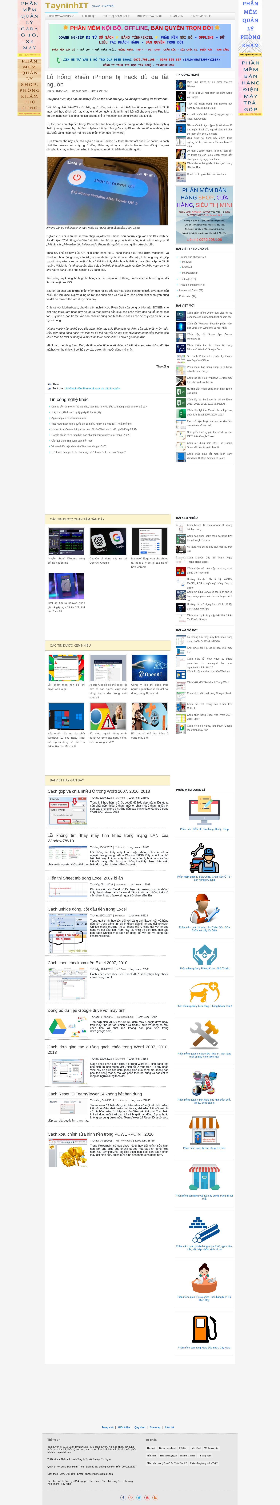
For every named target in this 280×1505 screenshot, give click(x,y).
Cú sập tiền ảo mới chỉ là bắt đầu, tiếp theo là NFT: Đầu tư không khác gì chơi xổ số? (99, 406)
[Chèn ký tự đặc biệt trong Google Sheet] (181, 696)
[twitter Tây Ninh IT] (139, 1497)
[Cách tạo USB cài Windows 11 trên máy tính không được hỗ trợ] (181, 380)
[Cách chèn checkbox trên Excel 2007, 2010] (68, 984)
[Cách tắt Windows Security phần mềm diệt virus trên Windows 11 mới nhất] (181, 326)
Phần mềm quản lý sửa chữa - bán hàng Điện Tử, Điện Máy (204, 1298)
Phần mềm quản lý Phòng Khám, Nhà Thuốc (204, 968)
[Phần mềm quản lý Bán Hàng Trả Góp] (204, 1130)
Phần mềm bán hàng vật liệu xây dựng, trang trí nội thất (204, 1197)
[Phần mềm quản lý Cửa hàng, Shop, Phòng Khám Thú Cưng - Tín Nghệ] (29, 88)
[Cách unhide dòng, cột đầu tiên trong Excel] (68, 933)
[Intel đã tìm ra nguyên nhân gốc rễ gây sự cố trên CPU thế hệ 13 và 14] (66, 586)
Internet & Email (187, 1456)
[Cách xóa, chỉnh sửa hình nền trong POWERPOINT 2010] (68, 1153)
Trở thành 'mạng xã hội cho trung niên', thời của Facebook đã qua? (88, 452)
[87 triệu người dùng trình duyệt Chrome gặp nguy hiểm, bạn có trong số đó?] (108, 716)
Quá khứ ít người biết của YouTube (206, 174)
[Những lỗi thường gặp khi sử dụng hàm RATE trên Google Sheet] (181, 435)
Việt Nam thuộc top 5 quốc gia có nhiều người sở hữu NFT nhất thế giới (91, 423)
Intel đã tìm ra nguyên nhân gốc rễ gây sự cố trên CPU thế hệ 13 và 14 (66, 607)
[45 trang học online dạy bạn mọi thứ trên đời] (181, 549)
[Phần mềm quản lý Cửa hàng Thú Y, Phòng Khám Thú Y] (204, 992)
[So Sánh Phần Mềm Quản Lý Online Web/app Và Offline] (181, 359)
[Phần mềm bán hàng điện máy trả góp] (250, 88)
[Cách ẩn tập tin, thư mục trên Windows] (181, 674)
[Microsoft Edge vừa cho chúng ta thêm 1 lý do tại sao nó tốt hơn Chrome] (149, 541)
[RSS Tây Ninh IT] (155, 1497)
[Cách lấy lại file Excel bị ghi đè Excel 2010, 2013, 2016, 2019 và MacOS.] (181, 402)
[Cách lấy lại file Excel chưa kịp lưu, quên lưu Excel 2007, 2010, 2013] (181, 413)
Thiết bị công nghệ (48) (192, 284)
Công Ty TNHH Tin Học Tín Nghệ (93, 1459)
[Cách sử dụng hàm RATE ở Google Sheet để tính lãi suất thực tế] (181, 445)
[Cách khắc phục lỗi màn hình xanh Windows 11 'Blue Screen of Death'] (181, 456)
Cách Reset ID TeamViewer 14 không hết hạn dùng (95, 1094)
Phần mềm (176, 16)
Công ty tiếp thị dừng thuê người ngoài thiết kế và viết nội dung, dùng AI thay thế (149, 689)
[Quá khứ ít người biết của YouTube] (181, 177)
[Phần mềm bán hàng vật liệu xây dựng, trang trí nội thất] (204, 1176)
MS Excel (121, 884)
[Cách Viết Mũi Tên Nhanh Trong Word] (181, 685)
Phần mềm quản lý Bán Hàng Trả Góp (204, 1148)
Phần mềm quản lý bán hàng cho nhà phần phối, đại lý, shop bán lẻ (204, 1101)
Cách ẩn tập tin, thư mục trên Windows (208, 671)
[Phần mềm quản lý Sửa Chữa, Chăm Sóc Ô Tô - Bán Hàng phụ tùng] (204, 857)
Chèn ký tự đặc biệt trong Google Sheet (209, 693)
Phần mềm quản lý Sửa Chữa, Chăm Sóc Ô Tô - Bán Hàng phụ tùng (204, 878)
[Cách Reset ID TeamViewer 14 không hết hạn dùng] (68, 1106)
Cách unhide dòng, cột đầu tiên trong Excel (87, 909)
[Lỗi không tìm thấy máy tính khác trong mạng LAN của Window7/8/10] (68, 852)
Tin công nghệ (201, 16)
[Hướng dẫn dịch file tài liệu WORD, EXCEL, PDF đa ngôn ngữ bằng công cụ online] (181, 582)
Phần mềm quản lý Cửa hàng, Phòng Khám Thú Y (204, 1006)
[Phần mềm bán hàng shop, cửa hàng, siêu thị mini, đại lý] (181, 369)
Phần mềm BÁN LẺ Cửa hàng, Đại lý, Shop (204, 829)
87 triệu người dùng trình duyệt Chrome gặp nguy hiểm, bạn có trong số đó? (108, 738)
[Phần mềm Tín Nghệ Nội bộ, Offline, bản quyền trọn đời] (140, 45)
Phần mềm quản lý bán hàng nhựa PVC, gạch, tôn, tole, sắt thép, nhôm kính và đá (204, 1248)
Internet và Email (149, 16)
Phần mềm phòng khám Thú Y (204, 1463)
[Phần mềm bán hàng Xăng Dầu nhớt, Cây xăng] (204, 1328)
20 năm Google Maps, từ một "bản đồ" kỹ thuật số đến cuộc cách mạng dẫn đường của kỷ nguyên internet (209, 155)
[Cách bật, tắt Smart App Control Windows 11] (181, 337)
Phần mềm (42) (187, 296)
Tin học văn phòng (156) (192, 257)
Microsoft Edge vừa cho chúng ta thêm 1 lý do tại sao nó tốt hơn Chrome (149, 563)
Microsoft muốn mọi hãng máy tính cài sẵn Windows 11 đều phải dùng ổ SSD (94, 429)
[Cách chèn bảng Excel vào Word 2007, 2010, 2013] (181, 717)
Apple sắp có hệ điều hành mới (68, 418)
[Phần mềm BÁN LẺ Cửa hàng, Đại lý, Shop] (204, 810)
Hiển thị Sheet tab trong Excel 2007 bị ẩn (85, 878)
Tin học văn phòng (61, 16)
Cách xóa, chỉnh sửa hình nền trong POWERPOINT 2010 (101, 1134)
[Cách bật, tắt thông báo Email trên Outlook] (181, 706)
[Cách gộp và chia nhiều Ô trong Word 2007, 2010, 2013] (68, 810)
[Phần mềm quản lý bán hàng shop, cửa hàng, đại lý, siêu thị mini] (204, 214)
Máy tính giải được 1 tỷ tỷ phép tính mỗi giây (76, 412)
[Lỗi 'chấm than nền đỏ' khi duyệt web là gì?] (66, 667)
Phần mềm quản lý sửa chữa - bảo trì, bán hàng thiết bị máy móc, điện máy (204, 1055)
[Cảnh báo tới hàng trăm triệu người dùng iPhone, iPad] (181, 166)
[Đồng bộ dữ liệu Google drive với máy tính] (68, 1026)
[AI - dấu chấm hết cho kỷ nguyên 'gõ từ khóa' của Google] (181, 117)
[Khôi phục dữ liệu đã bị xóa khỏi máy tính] (181, 650)
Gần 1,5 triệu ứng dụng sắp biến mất (71, 440)
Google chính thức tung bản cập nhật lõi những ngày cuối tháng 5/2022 (90, 435)
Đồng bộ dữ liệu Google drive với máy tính (87, 1010)
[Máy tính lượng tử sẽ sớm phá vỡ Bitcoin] (181, 85)
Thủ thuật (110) (187, 279)
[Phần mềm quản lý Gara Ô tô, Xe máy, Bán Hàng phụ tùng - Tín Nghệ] (29, 29)
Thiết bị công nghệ (116, 16)
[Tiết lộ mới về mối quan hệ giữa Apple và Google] (181, 95)
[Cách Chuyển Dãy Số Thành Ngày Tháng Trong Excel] (181, 560)
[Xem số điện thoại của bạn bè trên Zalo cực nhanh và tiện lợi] (181, 424)
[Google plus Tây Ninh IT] (131, 1497)
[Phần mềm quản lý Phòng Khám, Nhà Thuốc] (204, 954)
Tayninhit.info (82, 1447)
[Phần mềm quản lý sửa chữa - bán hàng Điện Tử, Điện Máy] (204, 1278)
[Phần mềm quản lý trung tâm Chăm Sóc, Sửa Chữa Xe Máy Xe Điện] (204, 908)
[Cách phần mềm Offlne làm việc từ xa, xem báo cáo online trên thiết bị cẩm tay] (181, 315)
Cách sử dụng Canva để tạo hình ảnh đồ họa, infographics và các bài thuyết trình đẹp (209, 596)
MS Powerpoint (124, 1140)
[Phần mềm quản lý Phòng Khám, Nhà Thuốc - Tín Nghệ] (250, 29)
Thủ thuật (89, 16)
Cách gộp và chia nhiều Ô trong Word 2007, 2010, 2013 (99, 791)
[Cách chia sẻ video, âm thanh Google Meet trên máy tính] (181, 728)
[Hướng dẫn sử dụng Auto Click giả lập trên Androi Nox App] (181, 607)
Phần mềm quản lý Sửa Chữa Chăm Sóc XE (167, 1463)
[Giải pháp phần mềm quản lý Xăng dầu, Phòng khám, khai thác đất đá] (147, 1497)
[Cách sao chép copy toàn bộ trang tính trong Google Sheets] (181, 538)
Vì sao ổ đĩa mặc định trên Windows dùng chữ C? (78, 446)
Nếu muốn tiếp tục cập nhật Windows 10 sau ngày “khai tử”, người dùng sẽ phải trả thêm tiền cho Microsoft (209, 129)
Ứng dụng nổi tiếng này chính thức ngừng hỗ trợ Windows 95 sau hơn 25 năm (209, 142)
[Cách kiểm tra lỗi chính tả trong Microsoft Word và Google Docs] (181, 348)
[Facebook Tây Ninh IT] (123, 1497)
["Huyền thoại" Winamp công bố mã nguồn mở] (66, 541)
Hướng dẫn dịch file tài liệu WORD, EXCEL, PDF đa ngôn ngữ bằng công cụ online (209, 583)
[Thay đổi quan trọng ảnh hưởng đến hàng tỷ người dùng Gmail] (181, 106)
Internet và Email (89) (191, 290)
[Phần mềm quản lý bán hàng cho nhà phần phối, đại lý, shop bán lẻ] (204, 1083)
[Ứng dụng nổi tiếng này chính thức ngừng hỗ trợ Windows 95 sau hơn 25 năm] (181, 141)
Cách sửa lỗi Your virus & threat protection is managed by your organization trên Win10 (209, 663)
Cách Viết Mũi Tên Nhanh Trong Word (208, 682)
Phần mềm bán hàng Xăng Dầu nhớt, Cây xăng (204, 1347)
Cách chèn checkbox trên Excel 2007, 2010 (87, 962)
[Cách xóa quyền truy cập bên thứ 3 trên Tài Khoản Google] (181, 618)
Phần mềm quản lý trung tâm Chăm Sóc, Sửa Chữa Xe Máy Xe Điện (204, 929)
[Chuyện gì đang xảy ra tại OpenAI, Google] (108, 541)
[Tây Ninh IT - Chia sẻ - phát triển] (80, 6)
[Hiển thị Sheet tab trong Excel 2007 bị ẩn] (68, 890)
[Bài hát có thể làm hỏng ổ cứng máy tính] (149, 716)
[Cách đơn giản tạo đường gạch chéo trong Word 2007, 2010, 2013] (68, 1070)
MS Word (120, 797)
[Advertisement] (107, 484)
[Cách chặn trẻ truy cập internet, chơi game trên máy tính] (181, 571)
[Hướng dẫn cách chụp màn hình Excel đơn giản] (181, 391)
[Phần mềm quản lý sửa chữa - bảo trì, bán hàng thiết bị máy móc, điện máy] (204, 1034)
